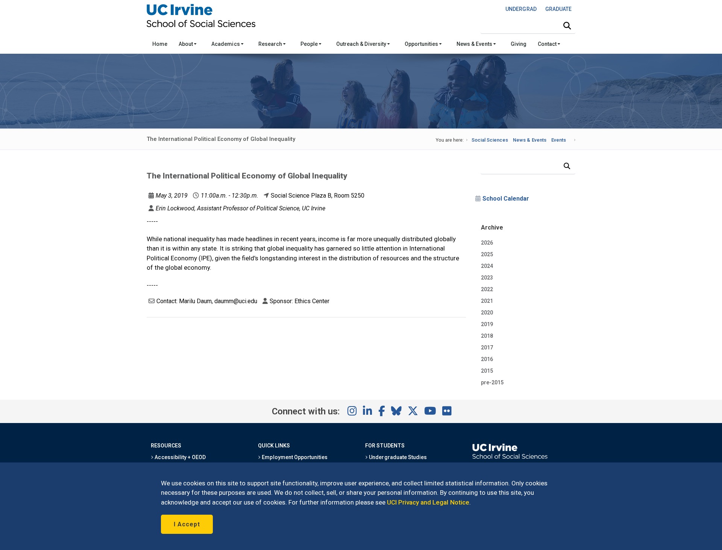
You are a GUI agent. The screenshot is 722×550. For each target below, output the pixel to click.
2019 (487, 324)
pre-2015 (492, 382)
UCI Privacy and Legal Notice (428, 502)
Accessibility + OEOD (179, 457)
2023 (487, 278)
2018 (487, 336)
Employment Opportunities (294, 457)
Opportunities (422, 44)
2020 (487, 313)
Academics (226, 44)
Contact (548, 44)
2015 (487, 371)
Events (558, 140)
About (186, 44)
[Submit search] (567, 26)
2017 (487, 348)
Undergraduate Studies (397, 457)
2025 (487, 254)
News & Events (475, 44)
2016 (487, 359)
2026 (487, 243)
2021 (487, 301)
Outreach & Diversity (361, 44)
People (309, 44)
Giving (518, 44)
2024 (487, 266)
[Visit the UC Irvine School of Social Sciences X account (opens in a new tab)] (413, 411)
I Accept (187, 524)
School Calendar (505, 198)
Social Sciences (490, 140)
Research (270, 44)
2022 (487, 289)
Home (159, 44)
